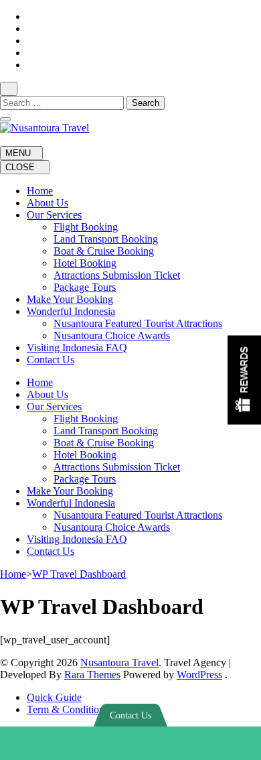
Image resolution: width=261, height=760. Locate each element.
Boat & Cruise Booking (104, 251)
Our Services (54, 214)
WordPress (199, 674)
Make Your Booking (70, 299)
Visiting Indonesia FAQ (77, 347)
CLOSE (21, 167)
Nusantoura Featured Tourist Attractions (138, 323)
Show (244, 380)
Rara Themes (92, 674)
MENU (18, 153)
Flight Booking (86, 227)
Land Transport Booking (106, 239)
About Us (47, 202)
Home (40, 190)
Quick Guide (54, 697)
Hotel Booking (85, 263)
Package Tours (85, 287)
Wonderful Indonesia (71, 311)
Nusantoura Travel (119, 662)
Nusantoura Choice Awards (112, 335)
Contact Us (50, 359)
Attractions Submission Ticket (117, 275)
